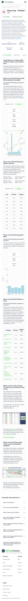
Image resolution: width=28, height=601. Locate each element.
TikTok (19, 566)
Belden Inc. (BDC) (7, 379)
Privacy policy (6, 589)
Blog (19, 559)
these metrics (12, 429)
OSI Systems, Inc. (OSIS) (7, 343)
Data (4, 562)
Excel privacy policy (7, 585)
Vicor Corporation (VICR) (7, 335)
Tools (4, 572)
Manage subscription (8, 575)
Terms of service (7, 592)
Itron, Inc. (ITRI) (7, 347)
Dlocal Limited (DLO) (8, 363)
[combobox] (14, 6)
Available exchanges (7, 566)
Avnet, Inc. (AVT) (7, 339)
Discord (19, 569)
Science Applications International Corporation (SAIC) (8, 373)
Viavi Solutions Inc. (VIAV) (8, 367)
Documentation (6, 559)
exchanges (8, 434)
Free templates (6, 569)
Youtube (20, 562)
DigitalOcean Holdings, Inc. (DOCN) (7, 352)
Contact (20, 572)
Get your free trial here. (8, 437)
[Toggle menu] (25, 2)
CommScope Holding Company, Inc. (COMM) (8, 358)
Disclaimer (5, 595)
